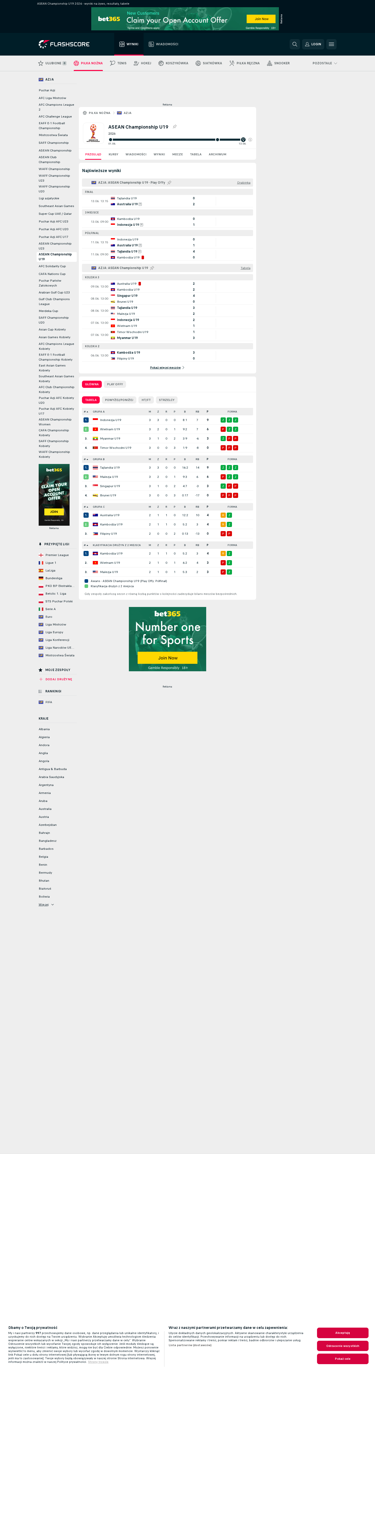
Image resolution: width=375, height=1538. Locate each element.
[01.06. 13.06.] (180, 139)
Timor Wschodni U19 (115, 448)
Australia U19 (109, 515)
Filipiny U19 (108, 534)
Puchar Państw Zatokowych (50, 283)
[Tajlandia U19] (95, 467)
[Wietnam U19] (95, 429)
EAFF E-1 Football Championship (52, 125)
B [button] (185, 411)
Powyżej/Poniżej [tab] (119, 400)
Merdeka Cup (48, 311)
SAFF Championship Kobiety (54, 443)
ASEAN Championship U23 (55, 246)
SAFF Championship (54, 143)
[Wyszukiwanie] (295, 44)
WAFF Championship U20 (54, 188)
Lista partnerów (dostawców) (190, 1345)
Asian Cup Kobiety (52, 329)
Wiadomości (136, 154)
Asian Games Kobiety (54, 337)
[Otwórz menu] (331, 44)
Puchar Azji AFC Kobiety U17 (56, 411)
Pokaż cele (343, 1359)
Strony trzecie (98, 1362)
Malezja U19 (109, 477)
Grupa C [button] (99, 506)
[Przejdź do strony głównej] (68, 44)
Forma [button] (232, 411)
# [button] (85, 411)
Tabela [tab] (91, 400)
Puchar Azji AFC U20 (53, 229)
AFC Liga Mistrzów (52, 98)
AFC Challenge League (55, 116)
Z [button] (158, 411)
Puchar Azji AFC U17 (53, 237)
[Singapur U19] (95, 486)
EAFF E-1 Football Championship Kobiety (55, 357)
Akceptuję (342, 1333)
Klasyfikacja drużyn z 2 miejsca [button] (117, 545)
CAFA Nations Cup (52, 274)
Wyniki (159, 154)
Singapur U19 (110, 486)
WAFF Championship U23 (54, 178)
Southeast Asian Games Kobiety (56, 378)
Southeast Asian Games (56, 206)
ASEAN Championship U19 (55, 256)
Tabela (196, 154)
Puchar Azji (47, 90)
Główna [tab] (92, 384)
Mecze (177, 154)
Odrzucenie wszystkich (343, 1346)
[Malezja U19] (95, 476)
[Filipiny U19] (95, 533)
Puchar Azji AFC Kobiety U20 (56, 400)
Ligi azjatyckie (49, 198)
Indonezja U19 (110, 420)
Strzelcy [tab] (166, 400)
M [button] (150, 411)
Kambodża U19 (111, 524)
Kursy (113, 154)
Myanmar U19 (110, 438)
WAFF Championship (54, 169)
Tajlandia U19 (110, 468)
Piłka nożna (100, 113)
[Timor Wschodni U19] (95, 447)
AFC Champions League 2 (56, 107)
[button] (250, 139)
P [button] (175, 411)
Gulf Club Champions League (54, 301)
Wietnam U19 (110, 429)
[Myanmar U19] (95, 438)
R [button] (166, 411)
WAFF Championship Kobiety (54, 454)
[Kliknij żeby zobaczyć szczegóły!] (167, 201)
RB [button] (197, 411)
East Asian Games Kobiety (52, 367)
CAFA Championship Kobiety (54, 432)
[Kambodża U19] (95, 524)
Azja (128, 113)
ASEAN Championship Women (55, 421)
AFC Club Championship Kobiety (56, 389)
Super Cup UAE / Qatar (55, 214)
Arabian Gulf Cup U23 (54, 292)
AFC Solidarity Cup (52, 266)
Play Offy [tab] (115, 384)
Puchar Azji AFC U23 (53, 221)
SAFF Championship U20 (54, 320)
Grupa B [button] (99, 459)
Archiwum (217, 154)
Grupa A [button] (99, 411)
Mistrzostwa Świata (53, 135)
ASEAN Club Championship (49, 159)
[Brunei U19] (95, 495)
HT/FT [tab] (146, 400)
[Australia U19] (95, 515)
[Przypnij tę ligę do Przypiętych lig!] (174, 127)
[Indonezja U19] (95, 420)
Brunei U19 (108, 495)
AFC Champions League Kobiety (56, 346)
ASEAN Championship (55, 150)
